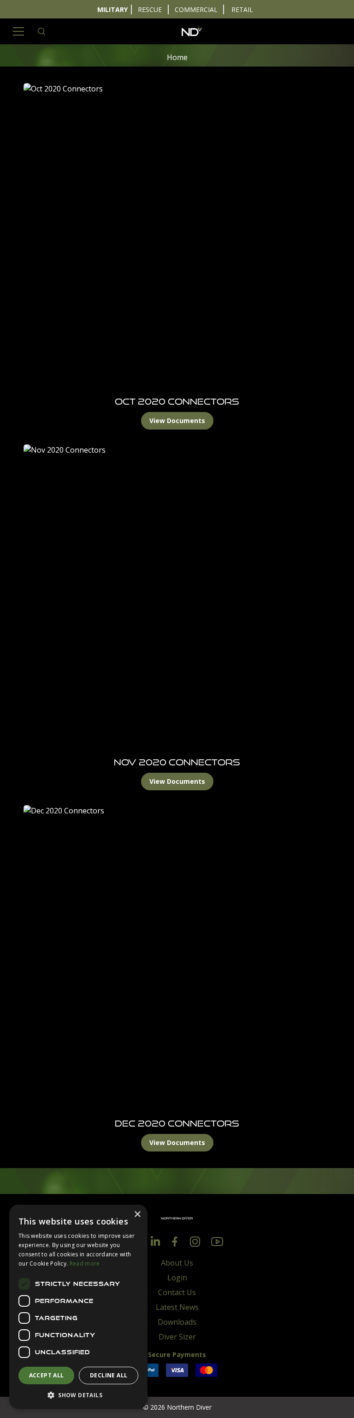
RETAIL (242, 9)
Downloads (177, 1322)
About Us (177, 1263)
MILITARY (112, 9)
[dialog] (78, 1307)
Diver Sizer (177, 1337)
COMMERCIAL (196, 9)
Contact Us (177, 1292)
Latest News (177, 1307)
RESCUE (150, 9)
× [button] (137, 1214)
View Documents (177, 420)
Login (177, 1278)
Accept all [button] (46, 1375)
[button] (78, 1395)
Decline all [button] (108, 1375)
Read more (85, 1263)
